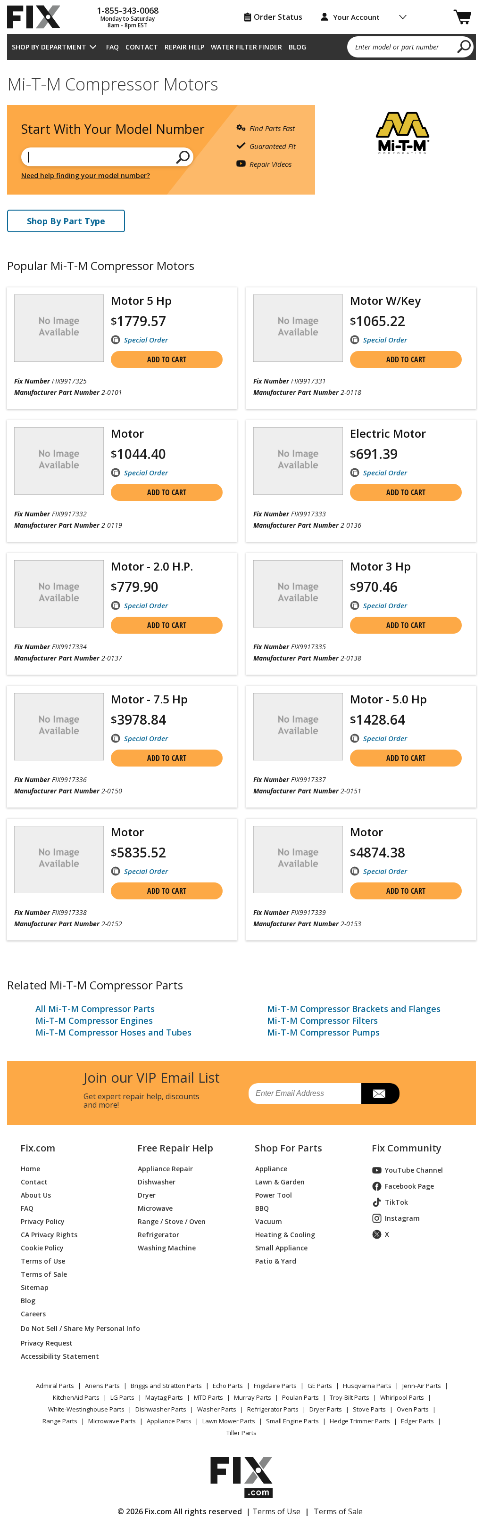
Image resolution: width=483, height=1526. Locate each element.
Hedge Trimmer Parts (360, 1421)
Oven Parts (413, 1409)
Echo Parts (228, 1385)
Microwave (155, 1208)
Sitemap (35, 1287)
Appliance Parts (169, 1421)
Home (30, 1168)
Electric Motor (388, 433)
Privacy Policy (43, 1221)
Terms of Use (43, 1261)
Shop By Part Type (66, 221)
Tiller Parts (241, 1432)
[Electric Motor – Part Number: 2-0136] (298, 461)
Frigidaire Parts (275, 1385)
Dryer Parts (325, 1409)
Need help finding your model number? (85, 175)
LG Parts (122, 1397)
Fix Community (406, 1148)
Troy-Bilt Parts (349, 1397)
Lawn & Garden (280, 1181)
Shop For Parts (288, 1148)
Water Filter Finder (246, 46)
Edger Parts (417, 1421)
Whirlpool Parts (402, 1397)
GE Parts (320, 1385)
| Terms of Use (273, 1511)
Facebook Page (409, 1186)
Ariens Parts (102, 1385)
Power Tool (273, 1195)
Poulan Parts (300, 1397)
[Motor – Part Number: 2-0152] (59, 859)
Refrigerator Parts (273, 1409)
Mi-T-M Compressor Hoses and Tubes (113, 1032)
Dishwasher (156, 1181)
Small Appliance (281, 1247)
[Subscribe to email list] (380, 1093)
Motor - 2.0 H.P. (152, 566)
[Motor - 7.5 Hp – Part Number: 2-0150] (59, 726)
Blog (297, 46)
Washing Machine (167, 1247)
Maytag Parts (164, 1397)
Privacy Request (47, 1342)
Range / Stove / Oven (172, 1221)
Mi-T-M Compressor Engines (94, 1020)
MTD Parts (208, 1397)
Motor (127, 433)
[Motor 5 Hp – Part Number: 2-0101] (59, 328)
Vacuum (268, 1221)
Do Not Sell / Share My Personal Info (68, 1328)
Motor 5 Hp (141, 300)
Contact (141, 46)
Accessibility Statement (60, 1356)
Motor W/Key (385, 300)
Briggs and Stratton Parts (166, 1385)
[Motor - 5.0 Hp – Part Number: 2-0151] (298, 726)
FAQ (112, 46)
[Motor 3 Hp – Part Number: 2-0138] (298, 594)
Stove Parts (369, 1409)
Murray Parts (252, 1397)
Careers (33, 1313)
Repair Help (184, 46)
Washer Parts (216, 1409)
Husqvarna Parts (367, 1385)
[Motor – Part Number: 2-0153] (298, 859)
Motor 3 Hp (380, 566)
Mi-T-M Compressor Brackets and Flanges (354, 1008)
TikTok (396, 1202)
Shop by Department (49, 46)
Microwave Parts (112, 1421)
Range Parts (59, 1421)
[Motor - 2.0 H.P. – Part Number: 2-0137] (59, 594)
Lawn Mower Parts (228, 1421)
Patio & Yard (275, 1261)
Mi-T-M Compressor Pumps (323, 1032)
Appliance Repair (165, 1168)
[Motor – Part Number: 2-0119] (59, 461)
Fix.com (37, 1148)
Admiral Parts (55, 1385)
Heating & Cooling (285, 1234)
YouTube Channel (414, 1170)
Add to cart (166, 359)
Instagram (402, 1218)
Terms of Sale (44, 1274)
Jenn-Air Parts (421, 1385)
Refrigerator (158, 1234)
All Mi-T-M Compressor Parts (95, 1008)
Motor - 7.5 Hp (149, 699)
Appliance (271, 1168)
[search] (464, 46)
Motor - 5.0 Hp (388, 699)
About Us (36, 1195)
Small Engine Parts (292, 1421)
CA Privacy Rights (49, 1234)
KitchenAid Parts (76, 1397)
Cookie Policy (42, 1247)
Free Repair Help (175, 1148)
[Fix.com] (37, 17)
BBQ (262, 1208)
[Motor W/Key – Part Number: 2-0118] (298, 328)
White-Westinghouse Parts (86, 1409)
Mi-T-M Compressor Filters (322, 1020)
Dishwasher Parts (160, 1409)
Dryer (147, 1195)
